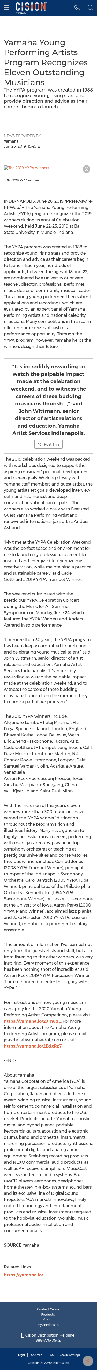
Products (48, 1314)
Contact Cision (48, 1309)
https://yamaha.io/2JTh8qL (32, 1021)
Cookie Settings (70, 1355)
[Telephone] (77, 8)
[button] (48, 168)
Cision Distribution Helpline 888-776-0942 (49, 1338)
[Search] (90, 8)
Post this (51, 444)
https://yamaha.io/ (23, 1275)
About (48, 1319)
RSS (51, 1355)
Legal (21, 1355)
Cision (55, 1363)
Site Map (36, 1355)
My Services (46, 1325)
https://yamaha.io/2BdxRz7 (33, 1046)
